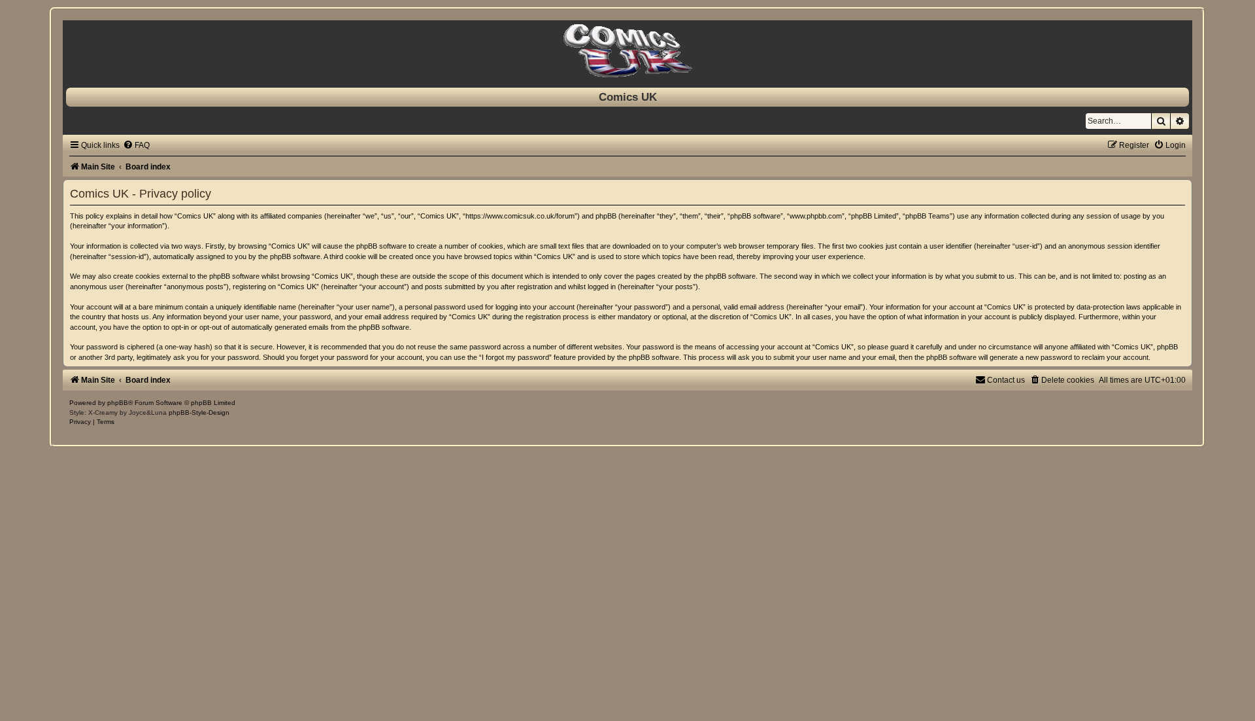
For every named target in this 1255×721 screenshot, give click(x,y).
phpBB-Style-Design (199, 412)
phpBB (117, 402)
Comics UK (628, 97)
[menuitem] (136, 145)
